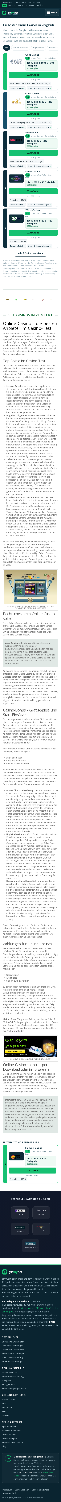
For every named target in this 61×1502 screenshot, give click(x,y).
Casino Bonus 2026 (11, 1372)
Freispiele (6, 1380)
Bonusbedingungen (40, 1490)
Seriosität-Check (9, 1493)
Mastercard (7, 1407)
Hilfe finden (40, 5)
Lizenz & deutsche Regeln (38, 88)
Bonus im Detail (16, 88)
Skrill (4, 1411)
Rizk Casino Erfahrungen (13, 1353)
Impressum (7, 1490)
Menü (54, 12)
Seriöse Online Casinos (12, 1442)
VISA (4, 1403)
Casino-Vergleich (22, 1490)
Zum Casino (33, 74)
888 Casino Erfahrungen (13, 1341)
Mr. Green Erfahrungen (12, 1361)
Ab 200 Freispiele (20, 47)
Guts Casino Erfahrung (12, 1357)
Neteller (5, 1415)
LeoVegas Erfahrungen (12, 1345)
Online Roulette (9, 1434)
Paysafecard (38, 47)
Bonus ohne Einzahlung (13, 1376)
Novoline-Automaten (11, 1430)
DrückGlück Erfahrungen (13, 1349)
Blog (4, 1446)
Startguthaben (8, 1384)
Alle (6, 47)
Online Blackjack (9, 1438)
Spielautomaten (9, 1426)
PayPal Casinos (9, 1399)
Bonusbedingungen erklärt (14, 1388)
